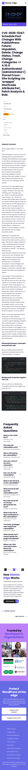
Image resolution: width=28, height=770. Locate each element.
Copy (23, 358)
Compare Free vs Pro (14, 718)
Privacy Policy (10, 745)
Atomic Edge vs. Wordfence (14, 748)
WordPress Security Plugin (13, 758)
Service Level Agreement (13, 735)
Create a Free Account (14, 711)
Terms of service (11, 742)
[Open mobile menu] (25, 3)
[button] (11, 438)
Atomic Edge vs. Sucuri (12, 751)
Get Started (10, 601)
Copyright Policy (11, 732)
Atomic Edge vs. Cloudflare (14, 755)
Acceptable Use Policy (12, 738)
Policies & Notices (11, 729)
